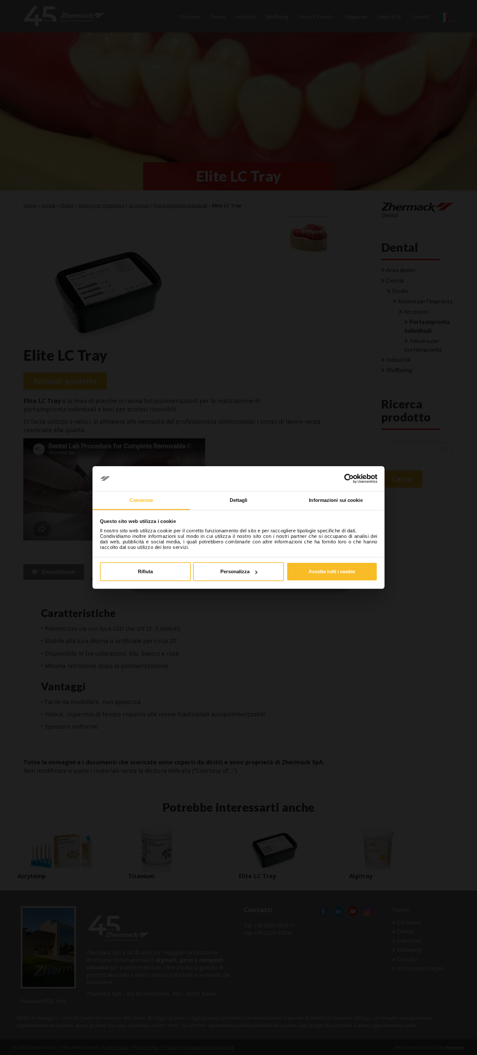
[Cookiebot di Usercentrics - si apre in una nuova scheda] (349, 479)
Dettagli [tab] (239, 500)
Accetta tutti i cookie (332, 571)
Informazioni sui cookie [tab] (335, 500)
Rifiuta (145, 571)
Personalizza (235, 571)
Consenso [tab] (141, 500)
